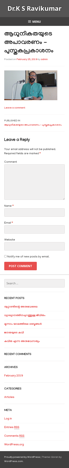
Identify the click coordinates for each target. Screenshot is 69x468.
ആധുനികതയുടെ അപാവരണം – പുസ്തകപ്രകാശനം (33, 123)
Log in (8, 418)
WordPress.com (13, 461)
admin (44, 59)
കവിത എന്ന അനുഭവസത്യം (22, 341)
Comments (14, 436)
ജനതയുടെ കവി (14, 332)
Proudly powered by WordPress (22, 457)
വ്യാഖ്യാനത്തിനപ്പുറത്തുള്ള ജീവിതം (24, 315)
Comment (10, 162)
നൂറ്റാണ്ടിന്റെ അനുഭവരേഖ (21, 306)
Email (8, 223)
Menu (36, 22)
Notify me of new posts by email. (28, 256)
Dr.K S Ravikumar (34, 8)
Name (9, 206)
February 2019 (13, 375)
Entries (11, 427)
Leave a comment (14, 108)
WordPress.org (14, 444)
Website (9, 240)
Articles (9, 397)
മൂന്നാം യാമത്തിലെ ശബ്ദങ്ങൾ (23, 324)
